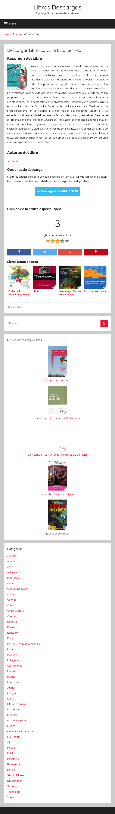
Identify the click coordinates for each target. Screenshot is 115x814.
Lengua (11, 693)
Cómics (11, 599)
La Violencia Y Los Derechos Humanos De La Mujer (57, 454)
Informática (13, 682)
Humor (11, 676)
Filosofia (12, 654)
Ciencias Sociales (17, 588)
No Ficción (13, 736)
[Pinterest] (96, 252)
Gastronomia (14, 665)
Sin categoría (14, 780)
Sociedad (12, 786)
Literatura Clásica (17, 703)
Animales (12, 555)
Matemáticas (14, 709)
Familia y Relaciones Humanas (24, 643)
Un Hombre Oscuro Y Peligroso (58, 494)
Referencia (13, 764)
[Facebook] (19, 252)
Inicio (7, 34)
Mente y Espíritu (16, 720)
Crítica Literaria (15, 610)
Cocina (11, 594)
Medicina (16, 34)
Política (11, 753)
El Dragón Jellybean (57, 533)
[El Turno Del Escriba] (57, 362)
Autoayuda (13, 572)
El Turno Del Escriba (57, 380)
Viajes (10, 797)
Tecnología (13, 791)
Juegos (11, 687)
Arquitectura (14, 561)
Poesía (11, 747)
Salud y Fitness (15, 775)
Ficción (11, 649)
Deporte (12, 621)
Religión (11, 769)
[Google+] (70, 252)
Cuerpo (11, 616)
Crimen (11, 605)
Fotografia (13, 660)
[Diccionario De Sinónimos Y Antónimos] (57, 401)
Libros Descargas (57, 7)
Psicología (13, 758)
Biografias (13, 577)
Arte (9, 566)
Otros (10, 742)
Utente (14, 161)
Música (11, 725)
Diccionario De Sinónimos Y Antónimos (57, 418)
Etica (10, 638)
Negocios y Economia (20, 731)
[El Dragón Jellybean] (57, 516)
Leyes (10, 698)
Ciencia (11, 583)
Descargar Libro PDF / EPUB (59, 191)
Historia (11, 671)
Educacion (13, 632)
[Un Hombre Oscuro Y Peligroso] (57, 476)
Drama (11, 627)
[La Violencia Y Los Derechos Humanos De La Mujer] (57, 438)
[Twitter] (45, 252)
